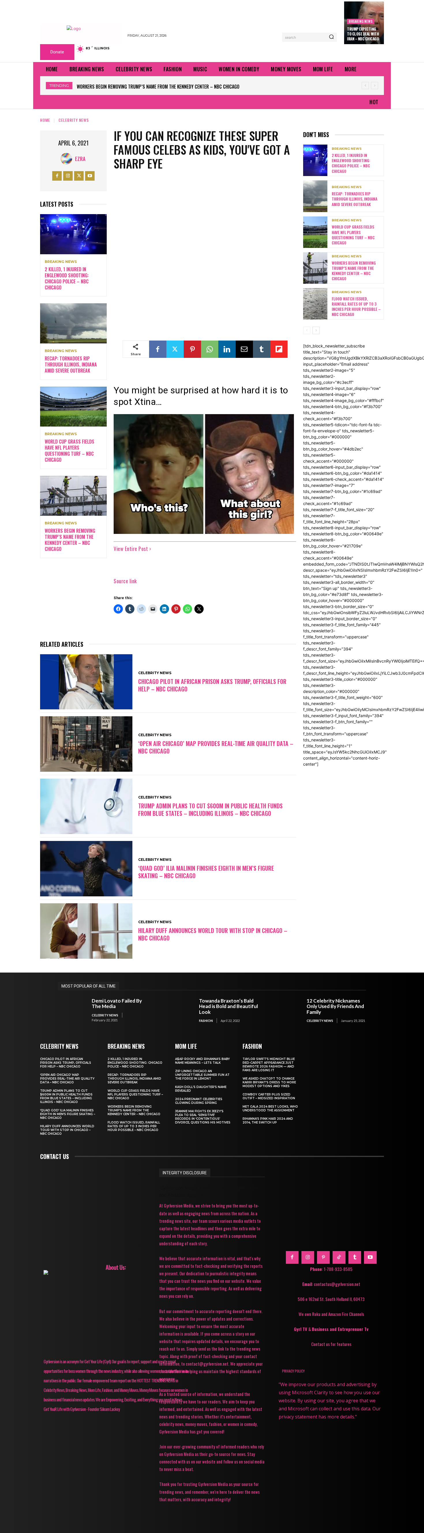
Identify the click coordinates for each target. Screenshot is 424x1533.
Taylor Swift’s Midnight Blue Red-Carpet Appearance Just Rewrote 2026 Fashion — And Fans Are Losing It (269, 1064)
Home (45, 120)
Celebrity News (74, 120)
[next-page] (316, 330)
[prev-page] (306, 330)
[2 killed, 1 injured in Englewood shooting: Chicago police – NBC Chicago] (73, 234)
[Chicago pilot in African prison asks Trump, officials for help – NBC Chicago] (86, 682)
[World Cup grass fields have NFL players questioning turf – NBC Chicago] (73, 407)
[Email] (244, 349)
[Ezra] (68, 158)
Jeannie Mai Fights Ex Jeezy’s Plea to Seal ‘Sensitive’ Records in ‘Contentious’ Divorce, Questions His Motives (202, 1116)
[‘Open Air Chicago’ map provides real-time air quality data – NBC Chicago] (86, 744)
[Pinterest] (192, 349)
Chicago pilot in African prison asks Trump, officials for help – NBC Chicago (212, 685)
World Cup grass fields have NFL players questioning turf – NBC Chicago (69, 450)
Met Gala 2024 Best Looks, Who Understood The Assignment (270, 1108)
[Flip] (279, 349)
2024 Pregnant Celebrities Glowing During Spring (198, 1101)
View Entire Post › (132, 548)
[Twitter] (79, 176)
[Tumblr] (261, 349)
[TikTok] (339, 1257)
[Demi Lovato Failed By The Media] (72, 1010)
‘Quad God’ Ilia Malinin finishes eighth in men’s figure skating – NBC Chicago (206, 872)
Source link (125, 581)
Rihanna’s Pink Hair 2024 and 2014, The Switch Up (268, 1120)
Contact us (54, 1156)
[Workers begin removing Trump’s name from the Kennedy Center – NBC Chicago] (73, 496)
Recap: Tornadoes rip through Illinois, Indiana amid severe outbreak (71, 364)
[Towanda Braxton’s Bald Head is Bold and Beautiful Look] (180, 1010)
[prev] (365, 85)
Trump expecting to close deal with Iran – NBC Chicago (363, 34)
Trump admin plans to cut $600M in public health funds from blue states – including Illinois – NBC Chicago (210, 809)
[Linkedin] (227, 349)
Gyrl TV (301, 1329)
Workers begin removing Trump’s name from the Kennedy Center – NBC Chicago (70, 539)
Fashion (206, 1020)
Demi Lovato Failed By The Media (117, 1003)
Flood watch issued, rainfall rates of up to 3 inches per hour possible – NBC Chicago (166, 86)
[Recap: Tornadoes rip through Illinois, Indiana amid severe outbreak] (73, 323)
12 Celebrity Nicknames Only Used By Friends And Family (335, 1006)
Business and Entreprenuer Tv (340, 1329)
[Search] (331, 37)
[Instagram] (68, 176)
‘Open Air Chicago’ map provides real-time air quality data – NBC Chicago (215, 747)
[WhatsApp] (209, 349)
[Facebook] (57, 176)
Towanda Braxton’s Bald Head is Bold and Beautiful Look (228, 1006)
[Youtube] (90, 176)
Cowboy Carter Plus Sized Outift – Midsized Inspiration (269, 1096)
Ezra (80, 158)
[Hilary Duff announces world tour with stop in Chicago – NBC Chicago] (86, 931)
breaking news (361, 21)
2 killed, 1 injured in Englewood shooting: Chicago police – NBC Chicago (67, 278)
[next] (374, 85)
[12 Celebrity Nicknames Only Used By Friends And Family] (287, 1010)
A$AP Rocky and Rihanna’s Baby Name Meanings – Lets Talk (202, 1061)
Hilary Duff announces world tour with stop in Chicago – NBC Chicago (212, 934)
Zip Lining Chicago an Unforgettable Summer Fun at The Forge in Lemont (202, 1074)
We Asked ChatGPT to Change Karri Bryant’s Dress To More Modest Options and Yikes (269, 1082)
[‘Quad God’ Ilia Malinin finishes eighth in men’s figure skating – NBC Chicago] (86, 868)
